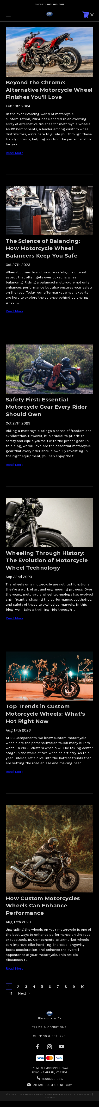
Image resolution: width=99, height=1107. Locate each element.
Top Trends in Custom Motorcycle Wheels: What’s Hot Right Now (45, 714)
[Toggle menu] (14, 14)
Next (22, 993)
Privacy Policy (49, 1018)
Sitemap (50, 1097)
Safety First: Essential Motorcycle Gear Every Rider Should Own (46, 407)
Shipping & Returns (49, 1036)
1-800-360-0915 (54, 4)
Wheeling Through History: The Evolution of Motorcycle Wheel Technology (47, 560)
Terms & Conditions (49, 1027)
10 (83, 986)
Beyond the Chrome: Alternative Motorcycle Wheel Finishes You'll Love (49, 90)
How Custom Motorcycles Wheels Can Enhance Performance (43, 905)
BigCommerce (56, 1094)
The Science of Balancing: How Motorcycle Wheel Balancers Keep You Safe (43, 248)
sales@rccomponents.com (51, 1085)
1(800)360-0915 (52, 1079)
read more (14, 153)
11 (10, 993)
